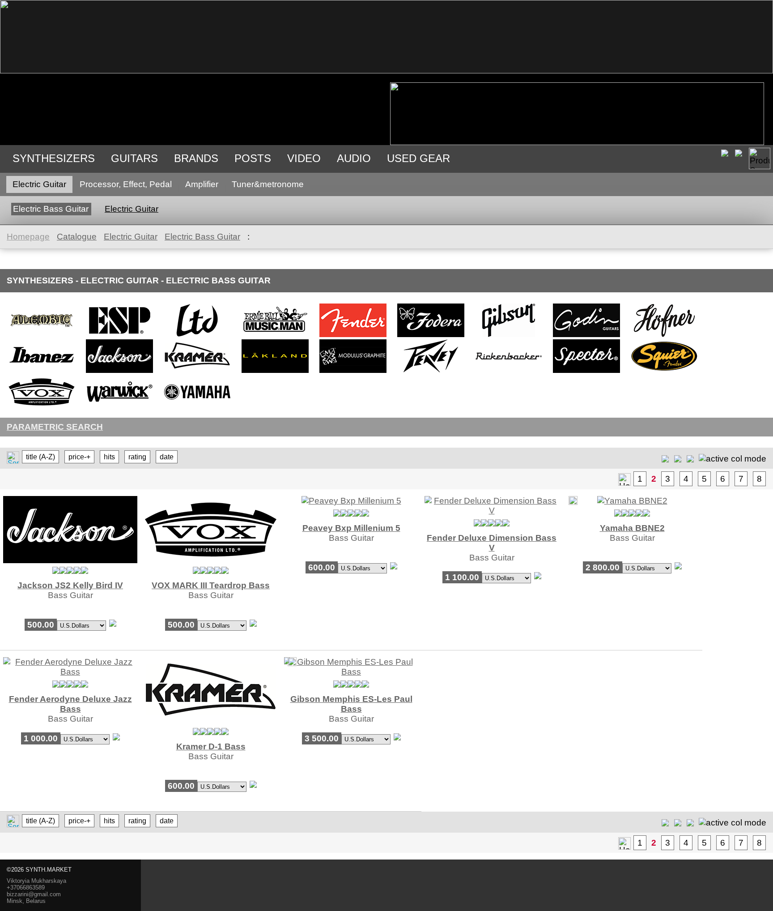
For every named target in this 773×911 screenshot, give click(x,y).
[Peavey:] (431, 372)
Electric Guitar (39, 184)
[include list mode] (677, 458)
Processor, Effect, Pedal (126, 184)
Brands (196, 158)
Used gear (418, 158)
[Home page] (624, 479)
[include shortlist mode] (665, 458)
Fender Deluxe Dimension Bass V (491, 542)
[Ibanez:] (42, 372)
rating (137, 457)
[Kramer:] (197, 372)
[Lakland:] (275, 372)
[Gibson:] (509, 336)
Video (304, 158)
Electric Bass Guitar (51, 209)
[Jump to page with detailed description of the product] (70, 560)
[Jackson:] (119, 372)
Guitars (134, 158)
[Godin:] (586, 336)
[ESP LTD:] (197, 336)
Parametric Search (55, 427)
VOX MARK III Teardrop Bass (211, 585)
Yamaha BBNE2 (632, 528)
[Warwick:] (119, 408)
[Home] (386, 70)
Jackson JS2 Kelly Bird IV (70, 585)
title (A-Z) (40, 457)
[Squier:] (664, 372)
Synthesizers (54, 158)
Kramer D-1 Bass (211, 746)
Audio (354, 158)
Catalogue (77, 236)
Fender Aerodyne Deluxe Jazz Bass (70, 704)
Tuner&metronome (268, 184)
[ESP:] (119, 336)
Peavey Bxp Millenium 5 (351, 528)
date (167, 457)
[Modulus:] (353, 372)
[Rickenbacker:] (509, 372)
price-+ (79, 457)
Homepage (28, 236)
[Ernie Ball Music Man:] (275, 336)
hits (109, 457)
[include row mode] (690, 458)
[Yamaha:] (197, 408)
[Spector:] (586, 372)
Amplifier (201, 184)
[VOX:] (42, 408)
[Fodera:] (431, 336)
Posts (252, 158)
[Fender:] (353, 336)
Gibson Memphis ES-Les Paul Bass (351, 704)
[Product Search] (759, 158)
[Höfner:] (664, 336)
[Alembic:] (42, 336)
